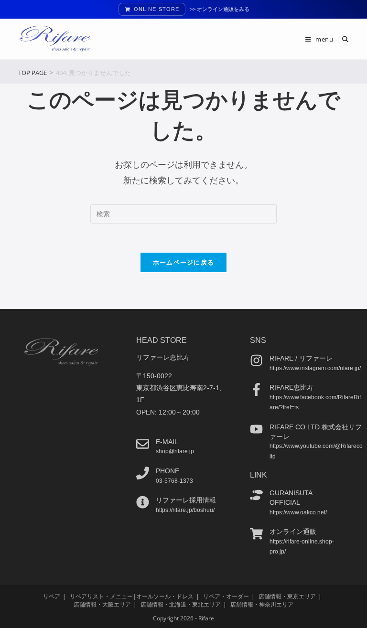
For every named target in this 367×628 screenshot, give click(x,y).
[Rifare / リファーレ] (256, 360)
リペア (51, 596)
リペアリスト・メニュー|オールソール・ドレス (132, 596)
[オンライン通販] (256, 533)
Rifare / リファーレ (301, 358)
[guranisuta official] (256, 495)
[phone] (142, 473)
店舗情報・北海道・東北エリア (180, 604)
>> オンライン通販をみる (219, 9)
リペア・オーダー (226, 596)
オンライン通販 (293, 531)
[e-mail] (142, 443)
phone (167, 471)
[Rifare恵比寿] (256, 389)
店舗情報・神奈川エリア (261, 604)
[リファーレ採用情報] (142, 502)
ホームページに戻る (184, 262)
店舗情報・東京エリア (287, 596)
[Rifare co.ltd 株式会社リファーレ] (256, 429)
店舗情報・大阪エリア (102, 604)
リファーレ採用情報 (186, 500)
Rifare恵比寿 (291, 387)
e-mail (167, 442)
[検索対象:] (342, 39)
